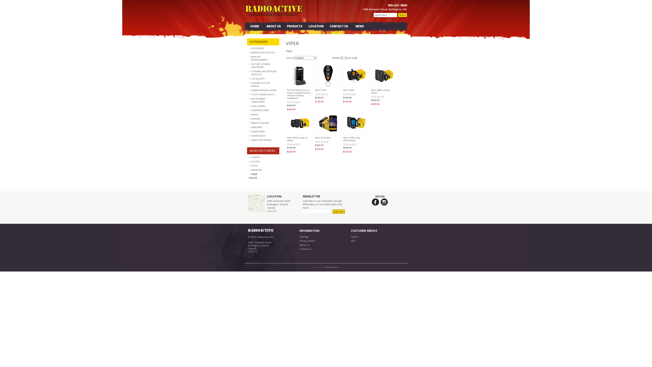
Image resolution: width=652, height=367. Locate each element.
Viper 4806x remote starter (380, 91)
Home (254, 26)
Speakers (255, 118)
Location (316, 26)
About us (304, 245)
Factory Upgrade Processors (260, 66)
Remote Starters (260, 123)
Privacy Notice (307, 240)
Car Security (258, 78)
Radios (255, 114)
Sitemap (304, 236)
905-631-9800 (397, 5)
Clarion (255, 157)
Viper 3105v (320, 90)
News (360, 26)
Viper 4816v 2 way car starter (297, 139)
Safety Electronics (261, 140)
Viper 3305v (348, 90)
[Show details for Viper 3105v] (328, 86)
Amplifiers (256, 127)
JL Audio (255, 161)
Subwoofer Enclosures (264, 90)
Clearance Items (260, 110)
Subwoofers (258, 131)
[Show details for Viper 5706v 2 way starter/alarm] (356, 133)
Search (354, 236)
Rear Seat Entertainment (259, 58)
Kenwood (256, 170)
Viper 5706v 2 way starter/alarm (351, 139)
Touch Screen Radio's (263, 94)
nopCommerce (332, 267)
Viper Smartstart (323, 137)
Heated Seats (258, 135)
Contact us (305, 249)
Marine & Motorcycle (263, 52)
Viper (254, 174)
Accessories (257, 48)
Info (353, 240)
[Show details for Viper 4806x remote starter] (384, 86)
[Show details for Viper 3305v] (356, 86)
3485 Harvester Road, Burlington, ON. (385, 9)
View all (253, 177)
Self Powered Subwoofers (258, 100)
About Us (273, 26)
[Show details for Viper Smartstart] (328, 133)
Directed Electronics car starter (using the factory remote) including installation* (299, 94)
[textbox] (385, 15)
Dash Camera (258, 106)
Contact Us (339, 26)
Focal (254, 165)
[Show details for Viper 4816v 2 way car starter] (300, 133)
